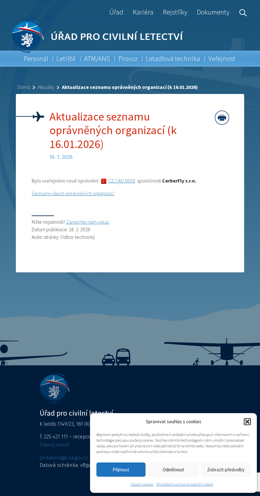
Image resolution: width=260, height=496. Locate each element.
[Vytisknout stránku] (222, 118)
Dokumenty (213, 12)
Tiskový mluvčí (54, 444)
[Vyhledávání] (241, 12)
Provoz (128, 58)
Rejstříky (175, 12)
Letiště (66, 58)
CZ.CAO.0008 (121, 180)
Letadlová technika (173, 58)
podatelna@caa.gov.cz (64, 457)
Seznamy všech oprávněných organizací (73, 193)
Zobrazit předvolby (225, 470)
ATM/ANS (97, 58)
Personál (36, 58)
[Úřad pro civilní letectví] (27, 36)
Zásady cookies (142, 484)
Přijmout (121, 470)
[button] (247, 421)
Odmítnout (173, 470)
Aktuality (46, 87)
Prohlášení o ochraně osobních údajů (184, 484)
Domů (23, 87)
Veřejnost (221, 58)
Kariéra (143, 12)
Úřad (116, 12)
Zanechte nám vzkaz (87, 222)
